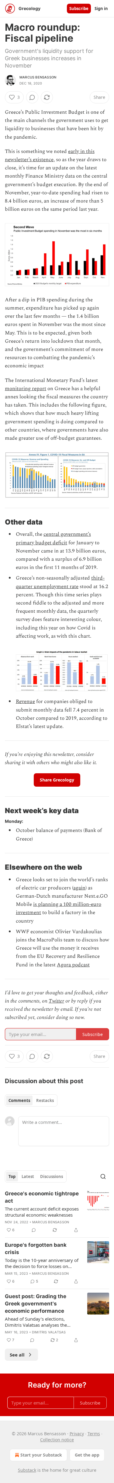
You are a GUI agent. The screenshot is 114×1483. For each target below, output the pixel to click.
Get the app (87, 1455)
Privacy (77, 1433)
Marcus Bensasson (37, 77)
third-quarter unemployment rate (60, 582)
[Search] (103, 1176)
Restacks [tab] (45, 1100)
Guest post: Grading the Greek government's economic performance (35, 1303)
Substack (27, 1470)
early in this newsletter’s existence (50, 155)
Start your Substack (41, 1455)
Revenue (25, 701)
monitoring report (25, 389)
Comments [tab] (19, 1100)
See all (17, 1355)
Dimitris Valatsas (49, 1332)
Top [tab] (12, 1176)
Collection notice (57, 1440)
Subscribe (78, 8)
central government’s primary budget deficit (53, 538)
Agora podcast (73, 965)
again (79, 888)
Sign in (101, 8)
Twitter (56, 1001)
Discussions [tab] (51, 1176)
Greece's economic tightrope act (42, 1197)
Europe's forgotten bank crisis (36, 1248)
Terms (94, 1433)
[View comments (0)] (32, 97)
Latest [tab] (28, 1176)
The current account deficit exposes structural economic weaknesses (42, 1212)
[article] (57, 1212)
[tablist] (31, 1100)
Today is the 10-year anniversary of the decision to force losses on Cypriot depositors (41, 1263)
